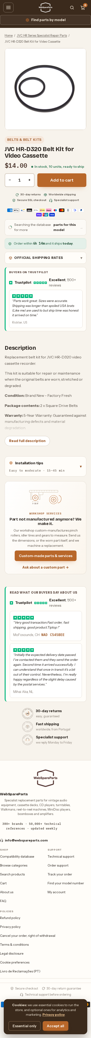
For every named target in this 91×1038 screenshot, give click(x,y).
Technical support (61, 856)
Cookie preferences (14, 962)
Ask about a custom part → (45, 567)
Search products (12, 874)
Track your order (60, 874)
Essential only (24, 1026)
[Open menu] (8, 7)
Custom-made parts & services (45, 556)
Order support (58, 865)
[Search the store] (72, 7)
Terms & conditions (14, 944)
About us (6, 892)
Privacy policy (10, 927)
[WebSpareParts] (45, 7)
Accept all (55, 1026)
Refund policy (10, 918)
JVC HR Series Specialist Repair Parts (42, 35)
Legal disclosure (12, 953)
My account (56, 892)
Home (9, 35)
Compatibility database (17, 856)
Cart (3, 883)
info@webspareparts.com (26, 840)
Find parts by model (48, 20)
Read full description (27, 441)
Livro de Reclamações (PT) (20, 971)
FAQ (3, 901)
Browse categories (13, 865)
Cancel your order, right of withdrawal (27, 936)
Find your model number (66, 883)
